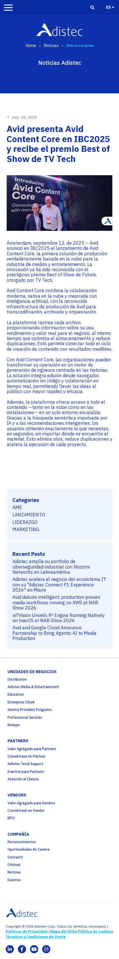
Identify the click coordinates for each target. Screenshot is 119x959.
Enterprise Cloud (21, 702)
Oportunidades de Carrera (28, 849)
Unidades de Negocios (32, 671)
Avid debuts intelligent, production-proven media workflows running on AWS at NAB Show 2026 (56, 602)
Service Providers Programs (30, 709)
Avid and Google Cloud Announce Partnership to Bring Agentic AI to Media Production (54, 633)
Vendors (17, 795)
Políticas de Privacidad (26, 931)
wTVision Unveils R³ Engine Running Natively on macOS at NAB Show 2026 (58, 618)
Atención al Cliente (23, 779)
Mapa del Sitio (63, 931)
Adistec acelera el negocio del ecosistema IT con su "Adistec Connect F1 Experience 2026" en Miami (59, 584)
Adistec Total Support (25, 764)
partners (18, 740)
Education (16, 694)
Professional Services (25, 717)
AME (17, 507)
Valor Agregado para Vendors (31, 803)
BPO (11, 818)
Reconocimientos (22, 842)
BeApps (14, 725)
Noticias (51, 45)
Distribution (17, 679)
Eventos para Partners (26, 771)
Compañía (18, 834)
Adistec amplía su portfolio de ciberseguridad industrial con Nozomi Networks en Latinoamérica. (51, 567)
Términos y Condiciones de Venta (36, 937)
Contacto (15, 857)
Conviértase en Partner (26, 756)
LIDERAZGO (25, 522)
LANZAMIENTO (28, 514)
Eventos (14, 880)
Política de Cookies (95, 931)
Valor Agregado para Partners (32, 749)
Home (31, 45)
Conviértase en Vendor (26, 810)
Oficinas (14, 864)
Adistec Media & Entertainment (33, 687)
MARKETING (25, 529)
